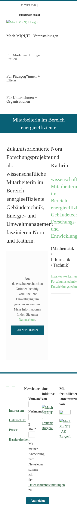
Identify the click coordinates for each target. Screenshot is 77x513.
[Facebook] (7, 385)
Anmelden (38, 500)
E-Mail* (32, 427)
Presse (12, 430)
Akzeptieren (27, 330)
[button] (48, 99)
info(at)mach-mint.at (29, 14)
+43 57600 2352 (27, 5)
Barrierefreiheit (12, 439)
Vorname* (35, 398)
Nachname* (36, 411)
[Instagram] (13, 385)
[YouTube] (7, 392)
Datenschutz (27, 319)
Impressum (12, 410)
